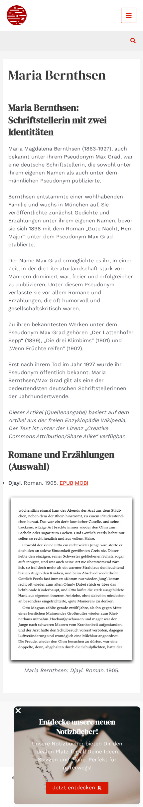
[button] (133, 41)
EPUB (66, 483)
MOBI (81, 483)
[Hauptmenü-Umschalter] (128, 15)
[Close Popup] (18, 711)
